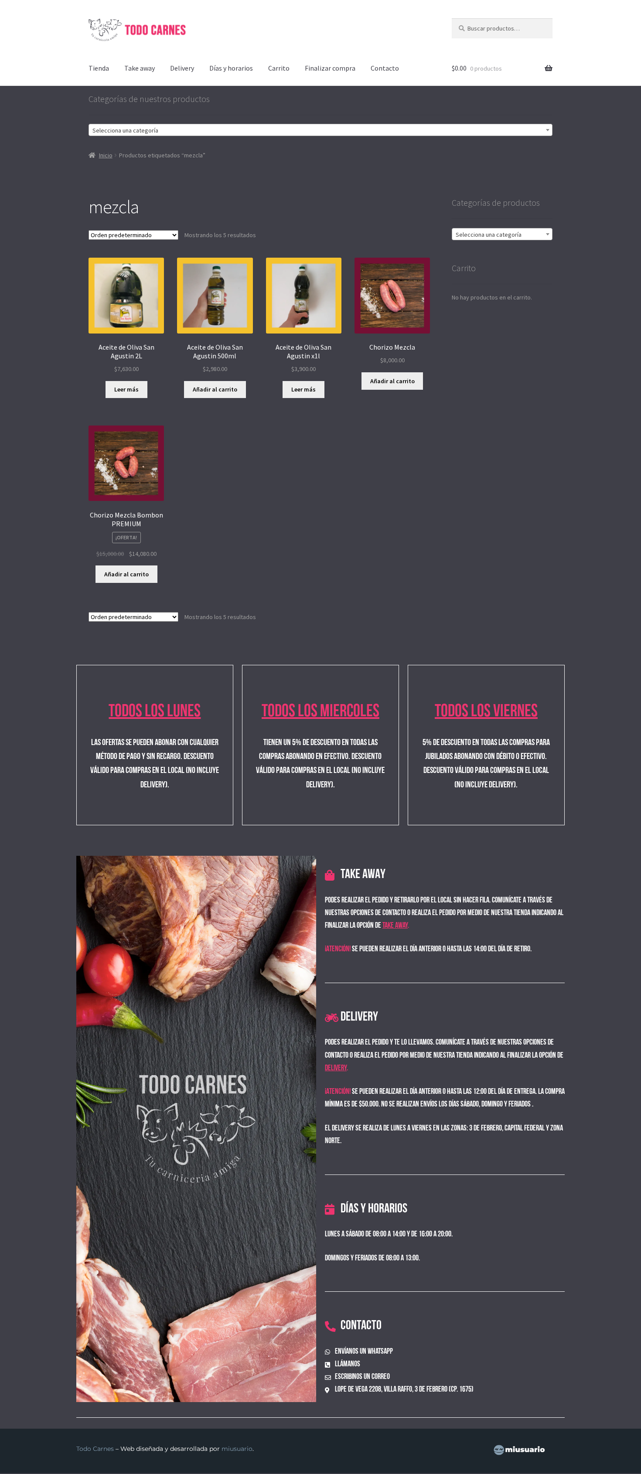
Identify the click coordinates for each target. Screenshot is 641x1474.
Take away (139, 68)
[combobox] (320, 130)
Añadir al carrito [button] (215, 389)
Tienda (99, 68)
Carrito (279, 68)
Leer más (126, 389)
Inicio (106, 155)
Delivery (182, 68)
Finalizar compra (330, 68)
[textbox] (320, 130)
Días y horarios (231, 68)
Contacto (385, 68)
